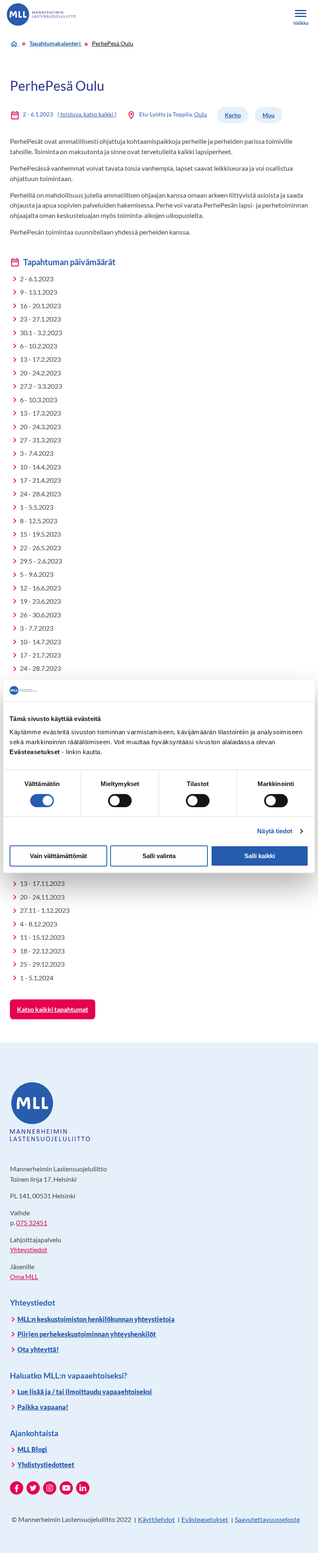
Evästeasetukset (204, 1519)
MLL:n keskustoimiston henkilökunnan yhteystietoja (96, 1319)
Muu (269, 115)
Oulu (200, 114)
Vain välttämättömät (58, 855)
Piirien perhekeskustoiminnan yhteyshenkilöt (86, 1334)
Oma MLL (24, 1276)
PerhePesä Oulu (112, 43)
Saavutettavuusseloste (267, 1519)
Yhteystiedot (28, 1249)
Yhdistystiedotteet (45, 1464)
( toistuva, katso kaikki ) (87, 114)
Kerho (233, 115)
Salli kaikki (259, 855)
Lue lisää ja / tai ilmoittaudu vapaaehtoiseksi (84, 1392)
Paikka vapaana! (42, 1407)
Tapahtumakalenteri (55, 43)
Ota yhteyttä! (38, 1349)
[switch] (120, 800)
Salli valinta (159, 855)
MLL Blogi (32, 1449)
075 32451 (31, 1222)
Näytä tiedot (274, 831)
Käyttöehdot (156, 1519)
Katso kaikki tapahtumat (52, 1009)
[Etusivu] (14, 43)
